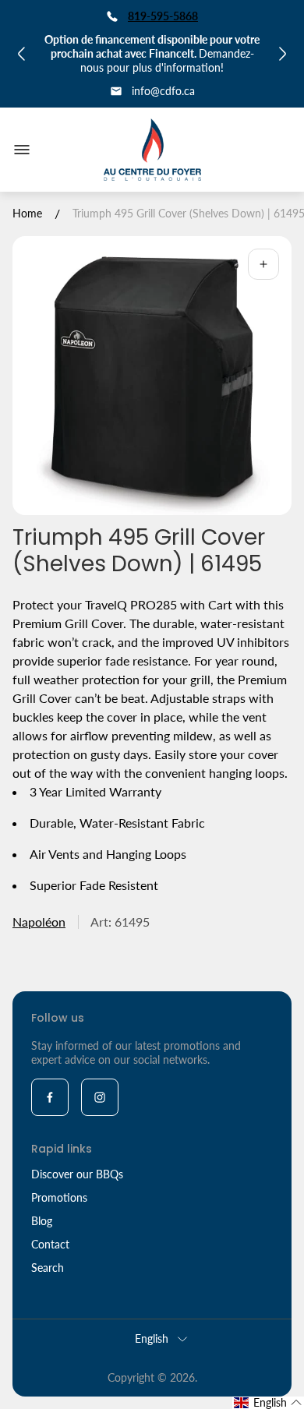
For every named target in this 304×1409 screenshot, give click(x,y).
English (151, 1338)
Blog (41, 1220)
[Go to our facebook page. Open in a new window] (50, 1097)
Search (47, 1267)
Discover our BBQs (77, 1174)
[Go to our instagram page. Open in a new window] (99, 1097)
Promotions (59, 1197)
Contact (50, 1244)
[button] (268, 1403)
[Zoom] (263, 264)
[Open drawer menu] (22, 150)
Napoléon (38, 921)
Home (27, 213)
